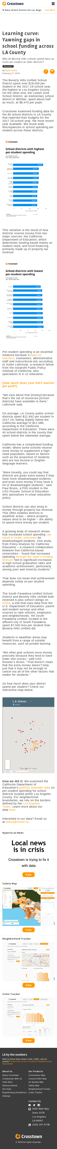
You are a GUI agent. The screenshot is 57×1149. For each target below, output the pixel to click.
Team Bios (7, 1082)
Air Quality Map (36, 1082)
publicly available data (34, 787)
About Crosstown (10, 1075)
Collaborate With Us (12, 1078)
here (12, 809)
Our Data (6, 1089)
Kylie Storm (11, 70)
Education (8, 66)
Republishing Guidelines (14, 1092)
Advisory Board (9, 1085)
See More (50, 10)
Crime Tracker (35, 1092)
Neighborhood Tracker (39, 1089)
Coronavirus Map (36, 1075)
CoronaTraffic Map (37, 1078)
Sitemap (6, 1096)
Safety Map (33, 1085)
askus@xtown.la (17, 821)
